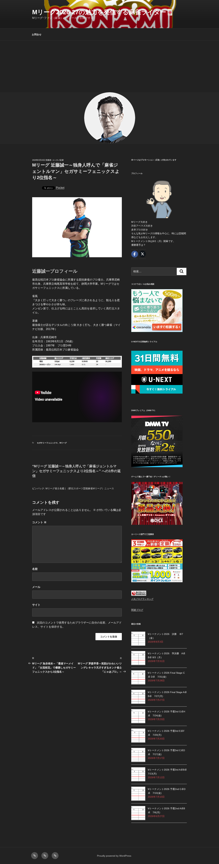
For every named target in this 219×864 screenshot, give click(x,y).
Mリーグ (63, 443)
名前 (35, 568)
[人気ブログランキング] (138, 595)
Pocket (60, 187)
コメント (39, 522)
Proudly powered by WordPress (114, 855)
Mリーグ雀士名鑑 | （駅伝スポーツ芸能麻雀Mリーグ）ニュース (80, 488)
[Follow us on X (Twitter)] (142, 254)
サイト (36, 604)
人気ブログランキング (142, 599)
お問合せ (36, 34)
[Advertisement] (109, 66)
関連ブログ (137, 609)
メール (36, 586)
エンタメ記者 (58, 160)
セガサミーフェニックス (47, 443)
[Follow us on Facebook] (134, 254)
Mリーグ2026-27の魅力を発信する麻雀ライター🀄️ (103, 12)
